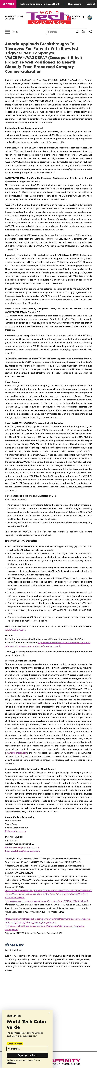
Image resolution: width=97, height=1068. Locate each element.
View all (91, 4)
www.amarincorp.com (16, 753)
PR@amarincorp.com (15, 831)
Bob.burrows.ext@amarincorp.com (22, 847)
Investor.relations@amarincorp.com (22, 851)
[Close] (49, 1013)
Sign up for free (27, 1055)
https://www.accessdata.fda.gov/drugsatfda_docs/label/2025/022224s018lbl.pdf (47, 901)
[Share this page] (90, 31)
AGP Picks (8, 4)
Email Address (15, 1043)
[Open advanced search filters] (83, 32)
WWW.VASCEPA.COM (15, 630)
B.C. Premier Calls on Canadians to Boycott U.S (32, 4)
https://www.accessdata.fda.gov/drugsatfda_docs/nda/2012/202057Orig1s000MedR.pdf (49, 890)
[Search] (77, 32)
